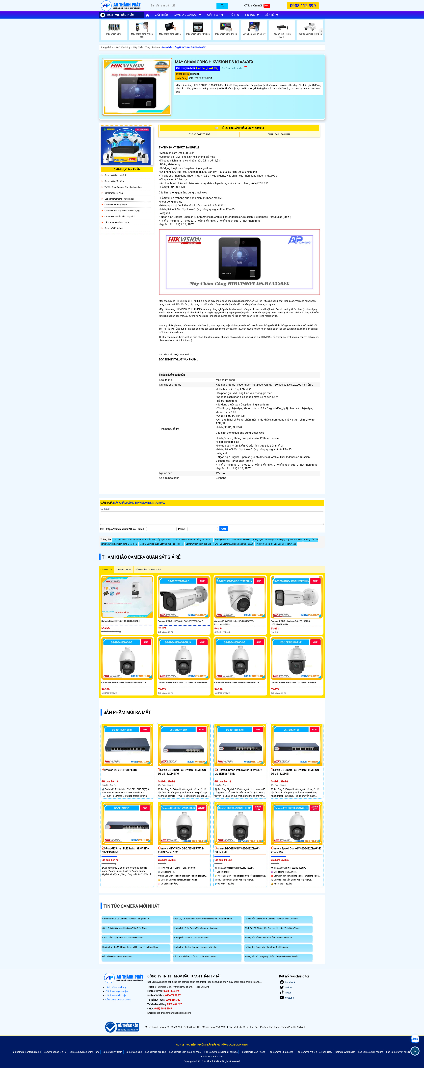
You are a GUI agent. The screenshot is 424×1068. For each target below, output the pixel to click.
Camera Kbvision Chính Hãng (85, 1052)
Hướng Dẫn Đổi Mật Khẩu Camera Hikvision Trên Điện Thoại (130, 947)
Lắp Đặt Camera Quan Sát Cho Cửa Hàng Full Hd (161, 544)
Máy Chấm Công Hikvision (146, 47)
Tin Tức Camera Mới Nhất (131, 906)
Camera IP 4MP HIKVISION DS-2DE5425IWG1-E (293, 682)
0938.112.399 (303, 5)
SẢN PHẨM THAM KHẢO (148, 569)
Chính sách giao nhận (117, 991)
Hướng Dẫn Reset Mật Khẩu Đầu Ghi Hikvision (266, 947)
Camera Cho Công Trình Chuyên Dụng (122, 210)
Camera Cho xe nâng (114, 181)
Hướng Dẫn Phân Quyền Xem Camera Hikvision (195, 928)
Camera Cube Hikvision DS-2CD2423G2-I (120, 621)
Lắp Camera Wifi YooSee (370, 1052)
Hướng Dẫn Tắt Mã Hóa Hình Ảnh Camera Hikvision (268, 937)
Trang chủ (106, 47)
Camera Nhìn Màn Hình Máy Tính (120, 216)
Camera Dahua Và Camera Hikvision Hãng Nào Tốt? (126, 918)
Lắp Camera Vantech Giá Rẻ (26, 1052)
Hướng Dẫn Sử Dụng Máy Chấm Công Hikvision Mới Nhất (271, 956)
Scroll (415, 1051)
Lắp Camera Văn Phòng (253, 1052)
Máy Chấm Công (122, 47)
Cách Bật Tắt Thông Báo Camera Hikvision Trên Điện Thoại (272, 928)
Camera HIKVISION (113, 1052)
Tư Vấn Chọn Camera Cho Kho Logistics (123, 187)
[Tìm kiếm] (222, 6)
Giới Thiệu (161, 14)
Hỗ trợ (234, 14)
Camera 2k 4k (124, 569)
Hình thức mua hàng (116, 987)
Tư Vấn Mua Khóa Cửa (211, 1056)
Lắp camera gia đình (155, 1052)
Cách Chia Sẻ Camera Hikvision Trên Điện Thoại (124, 928)
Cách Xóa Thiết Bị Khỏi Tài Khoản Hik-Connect (194, 956)
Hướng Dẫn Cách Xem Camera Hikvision (233, 539)
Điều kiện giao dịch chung (118, 999)
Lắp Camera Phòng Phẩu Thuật (119, 199)
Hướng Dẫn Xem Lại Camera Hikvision (191, 937)
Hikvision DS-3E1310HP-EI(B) (119, 770)
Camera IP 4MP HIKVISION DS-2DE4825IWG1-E (236, 682)
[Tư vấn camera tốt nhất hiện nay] (322, 31)
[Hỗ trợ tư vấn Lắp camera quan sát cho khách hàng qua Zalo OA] (415, 1039)
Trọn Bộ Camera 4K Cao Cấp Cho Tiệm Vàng (276, 544)
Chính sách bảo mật (116, 995)
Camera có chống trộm (116, 204)
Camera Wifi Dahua (114, 228)
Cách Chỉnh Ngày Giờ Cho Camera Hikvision (122, 937)
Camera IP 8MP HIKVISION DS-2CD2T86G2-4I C (180, 621)
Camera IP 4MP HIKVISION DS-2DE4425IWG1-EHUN (182, 682)
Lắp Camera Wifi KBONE (398, 1052)
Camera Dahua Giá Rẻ (55, 1052)
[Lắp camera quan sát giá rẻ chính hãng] (147, 15)
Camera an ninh (134, 1052)
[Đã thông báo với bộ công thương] (121, 1027)
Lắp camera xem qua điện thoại (185, 1052)
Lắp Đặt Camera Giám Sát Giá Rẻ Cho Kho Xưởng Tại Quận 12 (184, 539)
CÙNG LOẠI (106, 569)
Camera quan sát (185, 14)
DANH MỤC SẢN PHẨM (120, 15)
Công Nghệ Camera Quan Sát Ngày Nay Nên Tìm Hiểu (277, 539)
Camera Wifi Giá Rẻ (345, 1052)
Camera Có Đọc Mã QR (115, 175)
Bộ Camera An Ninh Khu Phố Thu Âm (237, 544)
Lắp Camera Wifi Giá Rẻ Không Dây (314, 1052)
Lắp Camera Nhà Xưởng (280, 1052)
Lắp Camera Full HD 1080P (117, 222)
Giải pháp (213, 14)
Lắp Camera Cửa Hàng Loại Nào (221, 1052)
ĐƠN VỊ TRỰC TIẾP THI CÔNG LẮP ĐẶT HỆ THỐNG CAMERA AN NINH (212, 1044)
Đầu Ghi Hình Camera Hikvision (117, 956)
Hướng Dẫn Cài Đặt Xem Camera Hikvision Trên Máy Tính (271, 918)
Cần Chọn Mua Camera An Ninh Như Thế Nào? (134, 539)
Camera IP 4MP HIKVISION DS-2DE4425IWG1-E (123, 682)
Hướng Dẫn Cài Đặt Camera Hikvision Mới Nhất (195, 947)
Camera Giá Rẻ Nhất (114, 193)
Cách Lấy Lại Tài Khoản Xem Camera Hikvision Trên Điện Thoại (202, 918)
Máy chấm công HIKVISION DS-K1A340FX (184, 47)
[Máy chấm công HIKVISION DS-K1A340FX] (137, 87)
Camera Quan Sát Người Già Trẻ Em (202, 544)
